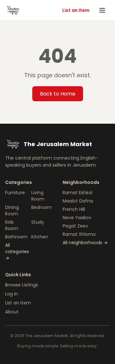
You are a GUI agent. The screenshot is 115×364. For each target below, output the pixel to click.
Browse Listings (21, 285)
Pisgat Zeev (75, 226)
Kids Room (11, 225)
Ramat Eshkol (77, 192)
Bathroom (16, 237)
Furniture (15, 192)
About (12, 312)
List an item (18, 303)
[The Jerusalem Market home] (12, 10)
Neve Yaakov (77, 217)
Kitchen (39, 237)
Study (37, 222)
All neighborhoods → (85, 242)
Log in (11, 294)
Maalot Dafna (78, 201)
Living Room (37, 195)
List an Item (75, 10)
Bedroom (41, 207)
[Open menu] (103, 10)
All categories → (17, 251)
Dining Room (12, 210)
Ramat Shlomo (79, 234)
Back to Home (57, 93)
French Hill (74, 209)
